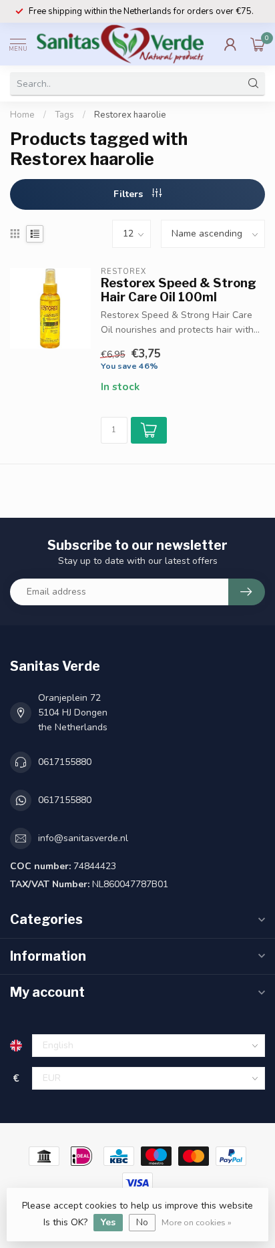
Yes (108, 1222)
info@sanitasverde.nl (83, 838)
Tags (64, 115)
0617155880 (64, 762)
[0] (257, 44)
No (142, 1222)
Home (22, 115)
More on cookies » (197, 1222)
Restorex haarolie (130, 115)
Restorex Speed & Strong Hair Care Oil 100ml (178, 290)
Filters (129, 194)
